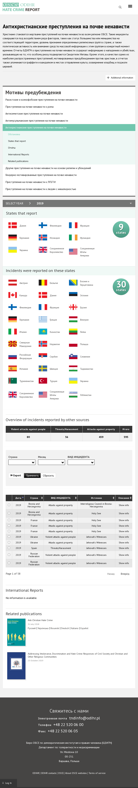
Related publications (18, 161)
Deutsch (65, 628)
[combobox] (21, 462)
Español (84, 628)
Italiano (74, 628)
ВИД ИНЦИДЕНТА (60, 497)
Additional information (122, 77)
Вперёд (125, 573)
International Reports (18, 154)
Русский (32, 628)
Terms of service (97, 773)
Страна (34, 497)
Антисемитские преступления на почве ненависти (34, 113)
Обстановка (14, 134)
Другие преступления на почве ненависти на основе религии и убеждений (48, 168)
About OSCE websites (76, 773)
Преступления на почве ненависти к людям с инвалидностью (40, 189)
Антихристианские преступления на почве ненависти (35, 127)
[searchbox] (10, 462)
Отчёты (11, 147)
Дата (18, 497)
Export (17, 475)
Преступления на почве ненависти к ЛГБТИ (30, 182)
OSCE (61, 773)
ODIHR (35, 773)
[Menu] (130, 6)
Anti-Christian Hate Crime (40, 620)
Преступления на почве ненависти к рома (29, 106)
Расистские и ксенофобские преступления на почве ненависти (41, 99)
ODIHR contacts (48, 773)
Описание (123, 497)
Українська (43, 628)
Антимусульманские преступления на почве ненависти (36, 120)
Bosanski (54, 628)
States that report (17, 141)
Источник (96, 497)
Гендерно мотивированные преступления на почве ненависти (41, 175)
